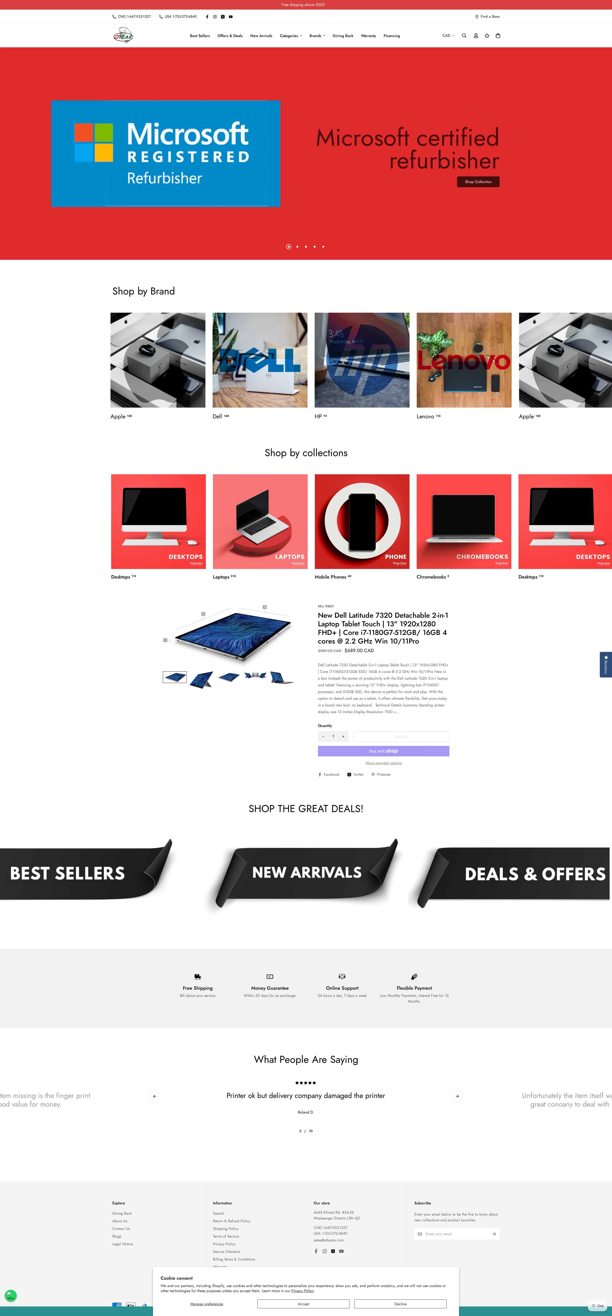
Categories (289, 35)
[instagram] (215, 17)
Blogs (116, 1236)
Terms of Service (226, 1236)
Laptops (224, 577)
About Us (119, 1221)
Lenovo (429, 416)
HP (321, 416)
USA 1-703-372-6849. (331, 1233)
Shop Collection (478, 188)
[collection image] (157, 360)
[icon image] (303, 877)
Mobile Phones (333, 577)
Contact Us (121, 1228)
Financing (392, 35)
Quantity (325, 725)
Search (218, 1213)
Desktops (123, 577)
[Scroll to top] (602, 1289)
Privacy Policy (302, 1291)
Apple (121, 416)
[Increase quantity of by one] (343, 736)
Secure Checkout (226, 1251)
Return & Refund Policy (231, 1221)
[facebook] (207, 17)
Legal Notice (122, 1244)
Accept (303, 1304)
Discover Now (132, 181)
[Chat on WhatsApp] (11, 1296)
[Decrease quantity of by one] (323, 736)
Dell (221, 416)
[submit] (494, 1234)
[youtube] (231, 17)
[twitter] (223, 16)
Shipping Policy (225, 1228)
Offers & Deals (230, 35)
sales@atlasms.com (329, 1240)
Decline (400, 1304)
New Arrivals (261, 35)
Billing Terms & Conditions (234, 1259)
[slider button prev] (155, 1096)
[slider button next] (457, 1096)
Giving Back (343, 35)
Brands (315, 35)
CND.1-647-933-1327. (331, 1227)
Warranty (368, 35)
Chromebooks (433, 577)
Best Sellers (200, 35)
